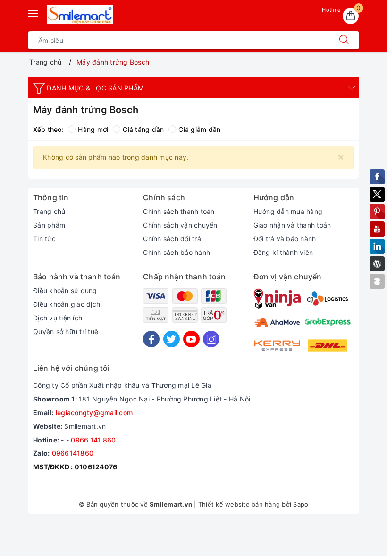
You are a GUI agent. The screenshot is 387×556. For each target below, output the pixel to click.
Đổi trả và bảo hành (284, 239)
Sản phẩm (49, 225)
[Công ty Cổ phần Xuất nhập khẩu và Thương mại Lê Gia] (80, 14)
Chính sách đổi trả (172, 239)
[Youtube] (191, 339)
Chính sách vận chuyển (180, 225)
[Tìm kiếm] (344, 40)
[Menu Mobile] (33, 12)
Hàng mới (93, 129)
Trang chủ (49, 211)
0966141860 (73, 453)
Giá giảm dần (199, 129)
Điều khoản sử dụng (65, 290)
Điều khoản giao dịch (66, 304)
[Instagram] (211, 339)
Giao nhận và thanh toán (292, 225)
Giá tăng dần (143, 129)
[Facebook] (151, 339)
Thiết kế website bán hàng (239, 504)
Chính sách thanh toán (178, 211)
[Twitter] (171, 339)
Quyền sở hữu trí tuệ (65, 331)
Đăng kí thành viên (283, 252)
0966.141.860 (93, 440)
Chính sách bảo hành (176, 252)
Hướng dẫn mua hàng (288, 211)
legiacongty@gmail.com (94, 413)
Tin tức (44, 239)
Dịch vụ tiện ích (57, 318)
